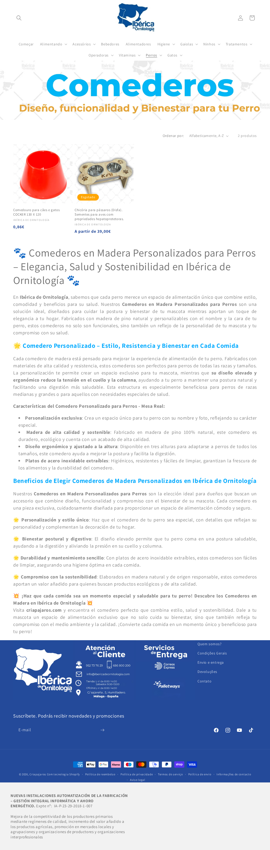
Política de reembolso (100, 774)
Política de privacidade (136, 774)
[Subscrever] (102, 730)
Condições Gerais (212, 653)
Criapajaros (38, 774)
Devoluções (207, 671)
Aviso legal (137, 780)
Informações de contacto (233, 774)
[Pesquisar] (19, 18)
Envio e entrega (210, 662)
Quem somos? (209, 644)
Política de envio (199, 774)
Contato (204, 681)
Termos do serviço (170, 774)
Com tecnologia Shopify (63, 774)
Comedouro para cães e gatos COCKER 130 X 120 (36, 212)
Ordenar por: (173, 135)
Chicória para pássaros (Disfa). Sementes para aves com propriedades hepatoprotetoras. (99, 214)
